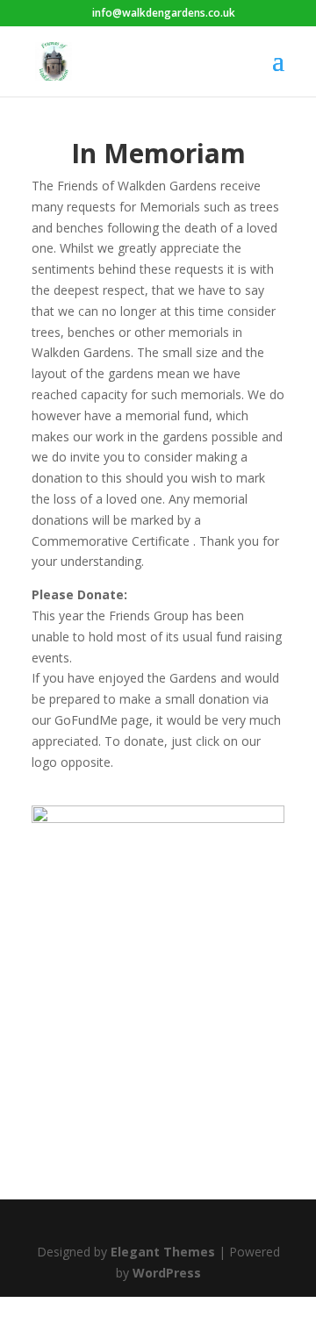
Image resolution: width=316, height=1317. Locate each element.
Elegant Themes (163, 1251)
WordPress (167, 1272)
